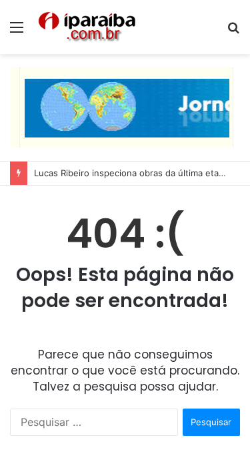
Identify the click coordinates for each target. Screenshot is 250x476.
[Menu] (16, 32)
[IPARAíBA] (86, 27)
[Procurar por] (233, 32)
